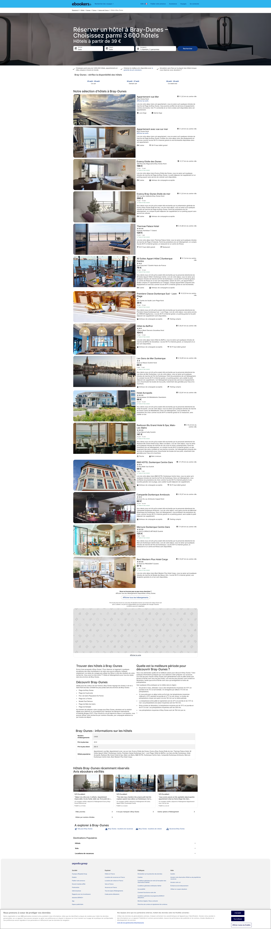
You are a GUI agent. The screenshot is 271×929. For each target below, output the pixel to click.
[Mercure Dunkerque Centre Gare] (135, 540)
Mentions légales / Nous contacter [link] (148, 901)
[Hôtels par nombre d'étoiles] (94, 817)
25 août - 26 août (93, 81)
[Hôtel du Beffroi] (135, 339)
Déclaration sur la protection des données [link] (150, 874)
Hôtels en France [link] (110, 874)
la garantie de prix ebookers (138, 69)
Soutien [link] (172, 874)
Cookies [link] (140, 877)
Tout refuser (238, 919)
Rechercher (187, 48)
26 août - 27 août (133, 81)
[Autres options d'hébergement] (176, 811)
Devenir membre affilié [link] (78, 884)
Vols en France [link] (109, 884)
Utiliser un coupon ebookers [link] (178, 889)
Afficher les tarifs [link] (142, 101)
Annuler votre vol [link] (175, 882)
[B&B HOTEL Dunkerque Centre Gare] (135, 475)
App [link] (73, 901)
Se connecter (194, 4)
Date (80, 49)
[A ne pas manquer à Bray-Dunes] (135, 811)
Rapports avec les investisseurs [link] (81, 894)
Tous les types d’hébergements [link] (114, 891)
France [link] (94, 10)
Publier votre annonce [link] (78, 880)
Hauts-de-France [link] (103, 10)
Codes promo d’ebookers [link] (112, 894)
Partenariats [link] (75, 887)
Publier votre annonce (158, 4)
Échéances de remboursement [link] (179, 885)
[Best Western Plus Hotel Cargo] (135, 572)
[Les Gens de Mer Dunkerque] (135, 372)
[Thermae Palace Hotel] (135, 239)
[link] (90, 829)
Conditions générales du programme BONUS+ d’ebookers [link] (151, 896)
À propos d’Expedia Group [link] (79, 874)
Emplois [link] (74, 877)
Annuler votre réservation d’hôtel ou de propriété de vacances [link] (185, 878)
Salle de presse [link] (76, 891)
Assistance (173, 4)
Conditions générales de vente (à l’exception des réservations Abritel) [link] (152, 881)
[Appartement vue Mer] (135, 109)
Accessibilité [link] (141, 889)
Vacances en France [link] (111, 887)
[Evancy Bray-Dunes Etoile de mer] (135, 206)
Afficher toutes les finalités (241, 925)
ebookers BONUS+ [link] (77, 897)
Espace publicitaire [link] (77, 904)
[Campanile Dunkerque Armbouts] (135, 507)
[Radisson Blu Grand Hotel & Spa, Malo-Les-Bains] (135, 440)
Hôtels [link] (82, 10)
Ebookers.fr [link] (75, 10)
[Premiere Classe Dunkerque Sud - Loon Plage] (135, 306)
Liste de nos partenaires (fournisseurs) (130, 923)
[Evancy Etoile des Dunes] (135, 174)
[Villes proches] (94, 811)
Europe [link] (88, 10)
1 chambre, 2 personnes (149, 49)
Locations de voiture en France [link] (114, 880)
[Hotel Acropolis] (135, 405)
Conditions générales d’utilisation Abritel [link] (149, 885)
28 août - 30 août (172, 81)
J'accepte (237, 913)
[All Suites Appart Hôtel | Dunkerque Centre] (135, 273)
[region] (135, 919)
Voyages (183, 4)
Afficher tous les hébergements (135, 597)
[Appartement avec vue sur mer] (135, 142)
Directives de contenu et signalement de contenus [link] (152, 904)
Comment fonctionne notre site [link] (147, 892)
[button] (135, 843)
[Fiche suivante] (196, 82)
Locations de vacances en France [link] (115, 877)
